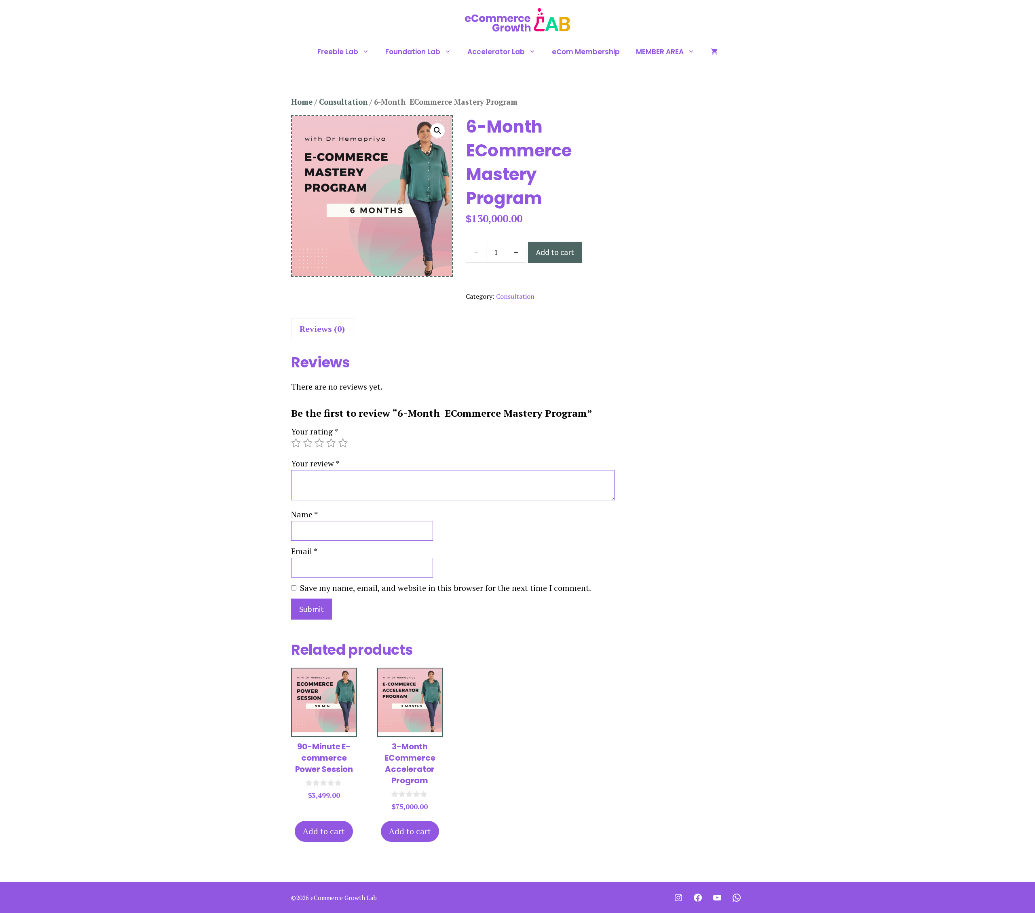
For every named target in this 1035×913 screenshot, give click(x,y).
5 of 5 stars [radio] (343, 443)
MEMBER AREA (660, 52)
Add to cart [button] (324, 831)
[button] (437, 130)
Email (304, 551)
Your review (315, 463)
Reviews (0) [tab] (322, 328)
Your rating (314, 431)
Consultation (343, 102)
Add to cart (555, 252)
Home (302, 102)
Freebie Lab (337, 52)
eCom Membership (586, 52)
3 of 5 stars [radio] (319, 443)
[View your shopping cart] (714, 52)
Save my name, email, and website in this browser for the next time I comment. (445, 587)
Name (304, 514)
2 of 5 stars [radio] (308, 443)
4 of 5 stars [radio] (331, 443)
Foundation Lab (412, 52)
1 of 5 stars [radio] (296, 443)
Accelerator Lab (496, 52)
